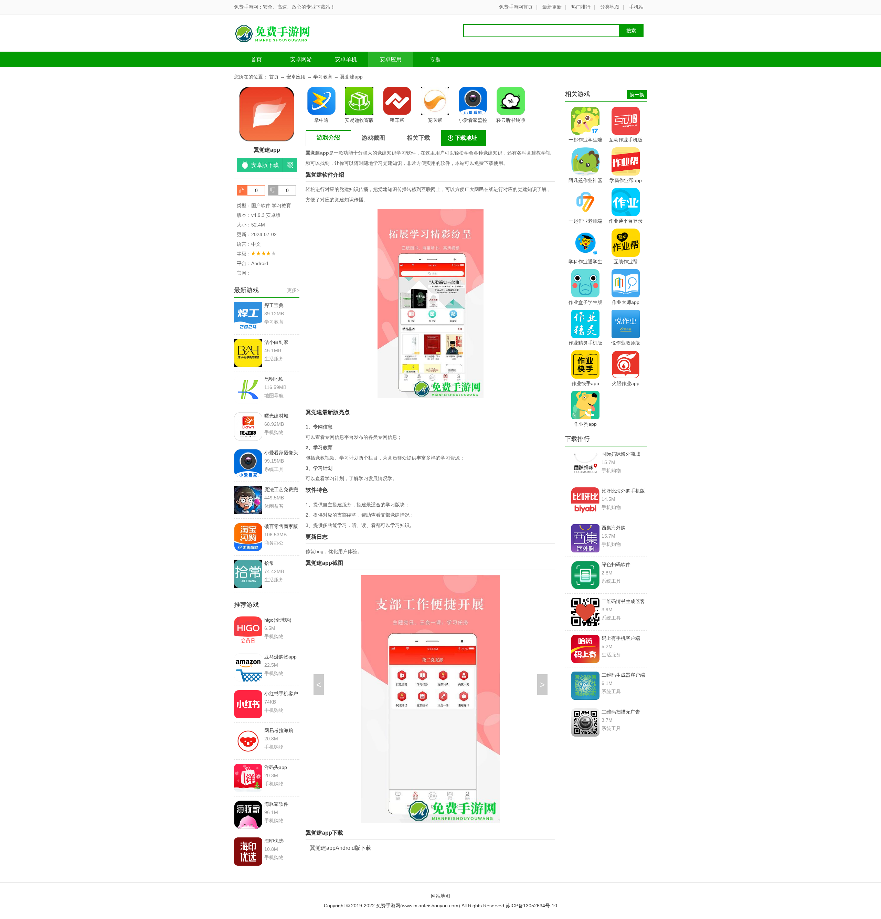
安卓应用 (391, 59)
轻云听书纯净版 (510, 121)
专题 (435, 59)
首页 (256, 59)
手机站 (636, 7)
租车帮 (397, 120)
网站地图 (440, 896)
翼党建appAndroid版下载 (340, 848)
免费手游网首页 (516, 7)
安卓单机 (346, 59)
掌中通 (321, 120)
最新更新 (552, 7)
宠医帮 (435, 120)
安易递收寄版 (359, 120)
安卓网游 (301, 59)
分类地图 (609, 7)
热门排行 (581, 7)
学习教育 (322, 77)
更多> (293, 290)
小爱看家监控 (472, 120)
